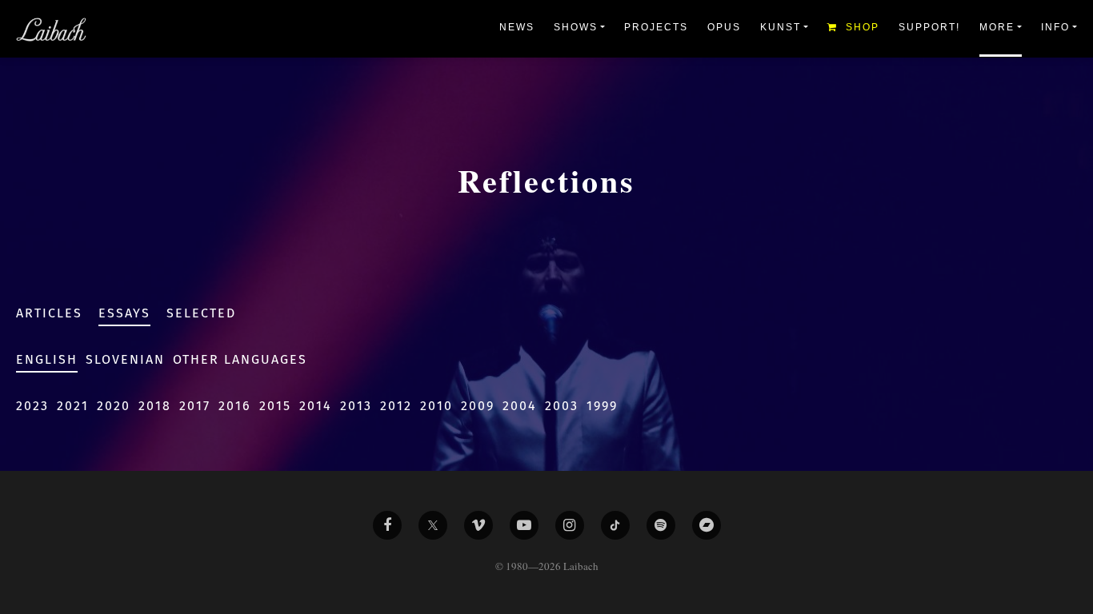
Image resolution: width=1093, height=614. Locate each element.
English (47, 359)
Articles (49, 313)
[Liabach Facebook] (387, 525)
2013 (356, 405)
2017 (194, 405)
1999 (602, 405)
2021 (73, 405)
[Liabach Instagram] (569, 525)
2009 (477, 405)
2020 (113, 405)
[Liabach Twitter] (432, 525)
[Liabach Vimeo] (478, 525)
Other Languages (240, 359)
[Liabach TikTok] (615, 525)
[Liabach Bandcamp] (706, 525)
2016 (234, 405)
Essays (124, 313)
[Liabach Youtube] (524, 525)
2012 (396, 405)
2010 (436, 405)
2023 (32, 405)
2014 (315, 405)
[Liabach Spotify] (661, 525)
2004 (519, 405)
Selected (201, 313)
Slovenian (125, 359)
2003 (562, 405)
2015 (275, 405)
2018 (154, 405)
